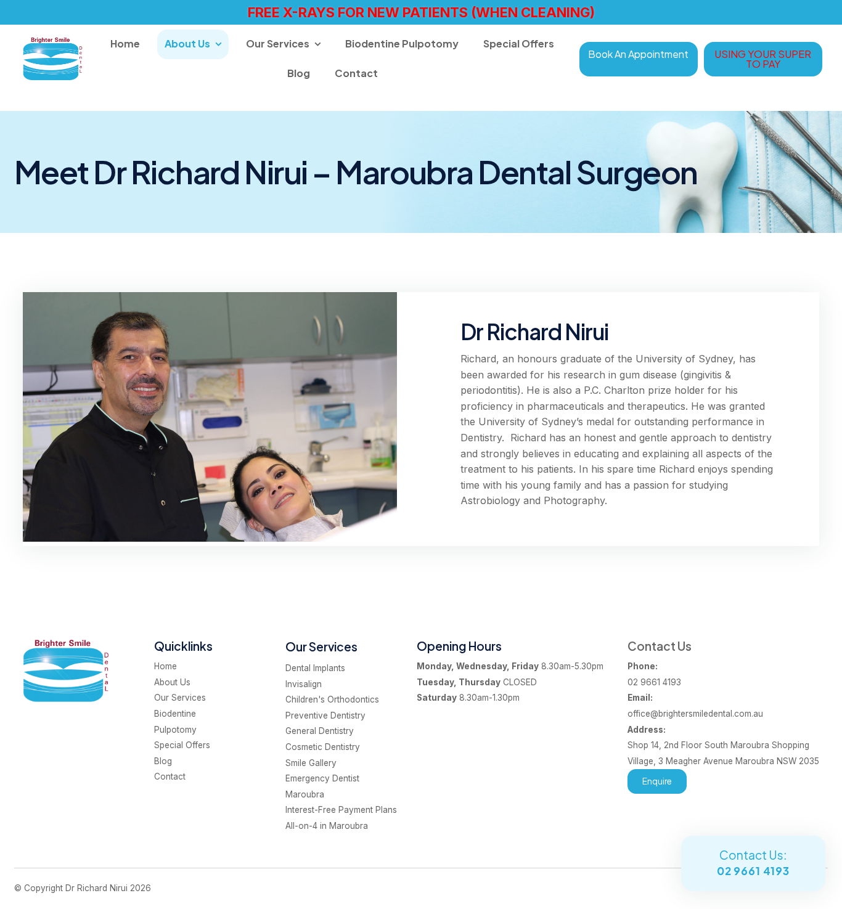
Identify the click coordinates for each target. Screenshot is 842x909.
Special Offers (518, 43)
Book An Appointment (638, 53)
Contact (356, 73)
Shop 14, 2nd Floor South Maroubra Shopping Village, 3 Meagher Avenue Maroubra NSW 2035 (723, 745)
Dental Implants (315, 668)
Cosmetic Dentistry (322, 747)
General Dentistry (319, 731)
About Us (187, 43)
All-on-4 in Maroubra (326, 826)
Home (125, 43)
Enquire (657, 781)
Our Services (277, 43)
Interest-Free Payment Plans (341, 810)
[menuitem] (187, 667)
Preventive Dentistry (325, 715)
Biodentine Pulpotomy (402, 43)
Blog (298, 73)
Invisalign (303, 684)
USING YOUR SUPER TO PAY (762, 58)
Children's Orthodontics (332, 699)
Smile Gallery (311, 763)
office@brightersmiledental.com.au (695, 706)
